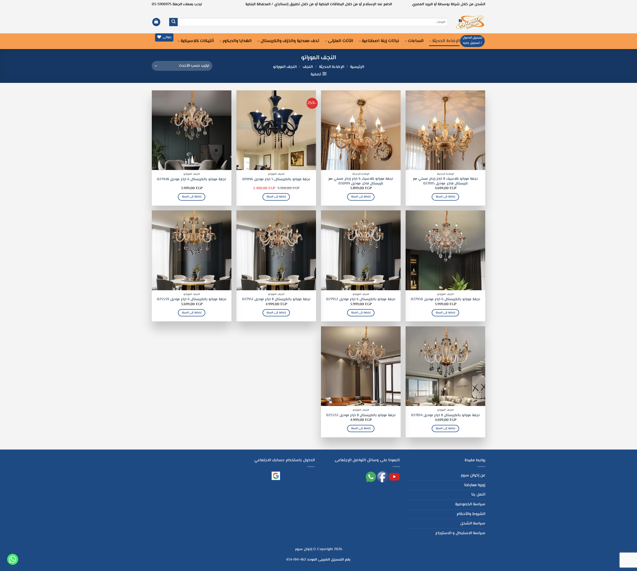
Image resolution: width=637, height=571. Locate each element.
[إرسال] (173, 22)
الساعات (416, 41)
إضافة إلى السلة (445, 196)
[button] (156, 22)
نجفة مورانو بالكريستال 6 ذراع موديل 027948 (191, 179)
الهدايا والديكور (237, 41)
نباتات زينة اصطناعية (380, 41)
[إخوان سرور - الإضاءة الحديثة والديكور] (470, 22)
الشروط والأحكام (471, 514)
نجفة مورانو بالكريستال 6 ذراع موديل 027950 (445, 299)
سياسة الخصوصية (470, 504)
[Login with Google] (275, 475)
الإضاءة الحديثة (446, 41)
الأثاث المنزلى (340, 41)
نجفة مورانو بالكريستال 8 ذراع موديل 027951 (276, 299)
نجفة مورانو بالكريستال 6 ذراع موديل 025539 (191, 299)
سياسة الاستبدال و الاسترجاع (460, 533)
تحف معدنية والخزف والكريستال (290, 41)
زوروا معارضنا (474, 485)
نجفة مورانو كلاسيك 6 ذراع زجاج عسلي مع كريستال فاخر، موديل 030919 (360, 181)
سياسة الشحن (472, 523)
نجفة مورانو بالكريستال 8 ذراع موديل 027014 (445, 415)
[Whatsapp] (12, 559)
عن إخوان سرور (473, 475)
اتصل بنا (478, 495)
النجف (308, 67)
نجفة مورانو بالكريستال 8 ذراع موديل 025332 (361, 415)
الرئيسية (357, 67)
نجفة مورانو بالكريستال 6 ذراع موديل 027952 (360, 299)
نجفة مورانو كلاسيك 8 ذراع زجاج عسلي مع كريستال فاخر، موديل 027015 (445, 181)
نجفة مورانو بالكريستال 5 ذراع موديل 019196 (276, 179)
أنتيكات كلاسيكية (197, 41)
